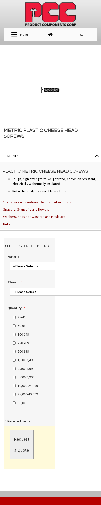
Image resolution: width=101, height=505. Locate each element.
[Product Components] (50, 14)
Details (13, 155)
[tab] (50, 155)
